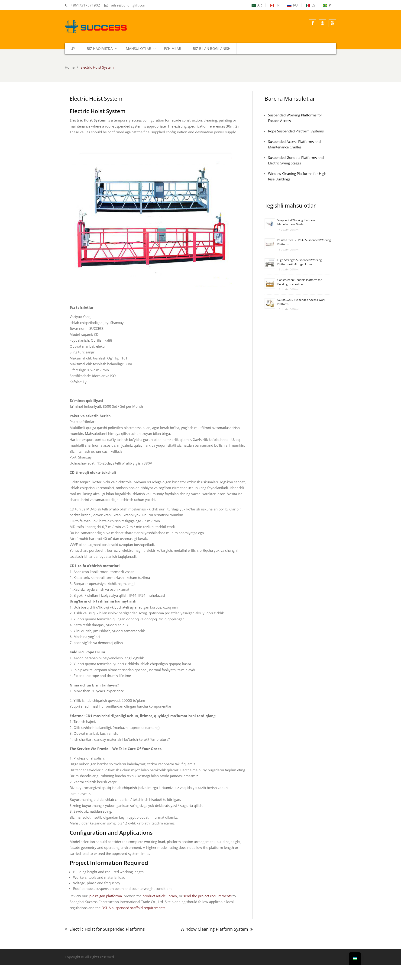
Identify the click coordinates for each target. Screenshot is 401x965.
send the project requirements (207, 896)
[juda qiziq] (322, 23)
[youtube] (332, 23)
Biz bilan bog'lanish (211, 48)
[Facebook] (312, 23)
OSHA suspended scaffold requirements (133, 907)
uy (73, 48)
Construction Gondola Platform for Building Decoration (299, 282)
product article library (159, 896)
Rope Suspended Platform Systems (296, 131)
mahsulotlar (138, 48)
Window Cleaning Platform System (214, 929)
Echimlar (172, 48)
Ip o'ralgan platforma (105, 896)
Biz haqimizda (100, 48)
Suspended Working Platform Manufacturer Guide (296, 222)
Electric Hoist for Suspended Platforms (107, 929)
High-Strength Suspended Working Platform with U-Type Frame (299, 262)
